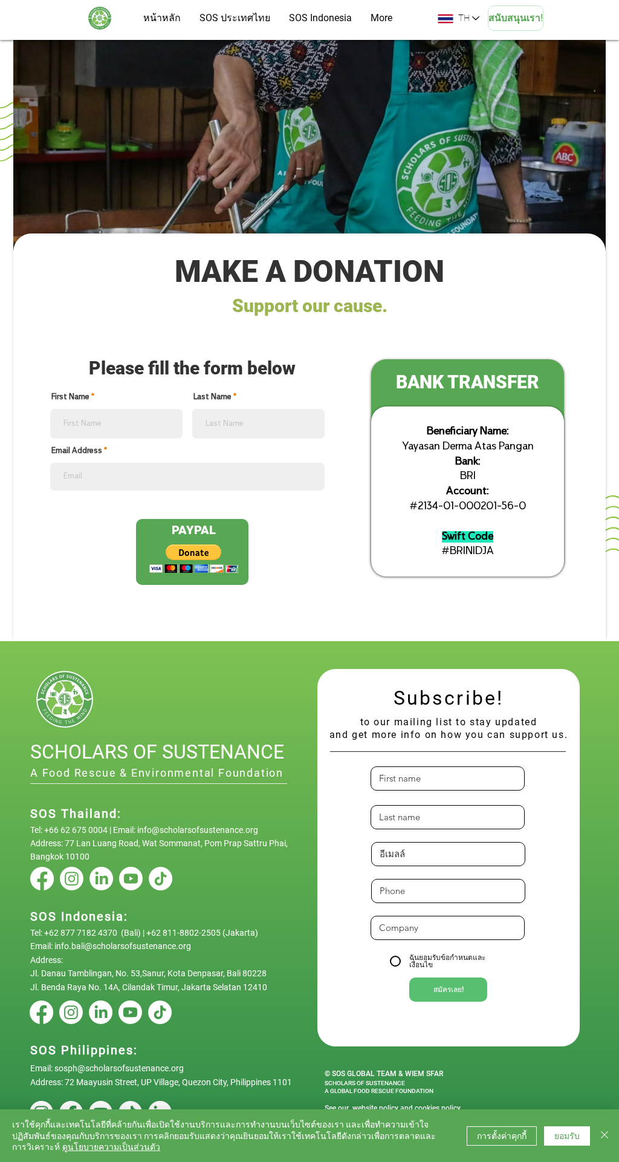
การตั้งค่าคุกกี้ (502, 1136)
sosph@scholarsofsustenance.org (119, 1068)
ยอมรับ (567, 1136)
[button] (193, 558)
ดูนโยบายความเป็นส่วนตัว (111, 1147)
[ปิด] (604, 1135)
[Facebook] (42, 878)
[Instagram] (71, 878)
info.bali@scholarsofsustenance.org (122, 946)
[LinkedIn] (101, 878)
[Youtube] (131, 878)
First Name (70, 397)
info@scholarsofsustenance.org (197, 830)
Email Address (76, 451)
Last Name (212, 397)
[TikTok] (160, 878)
